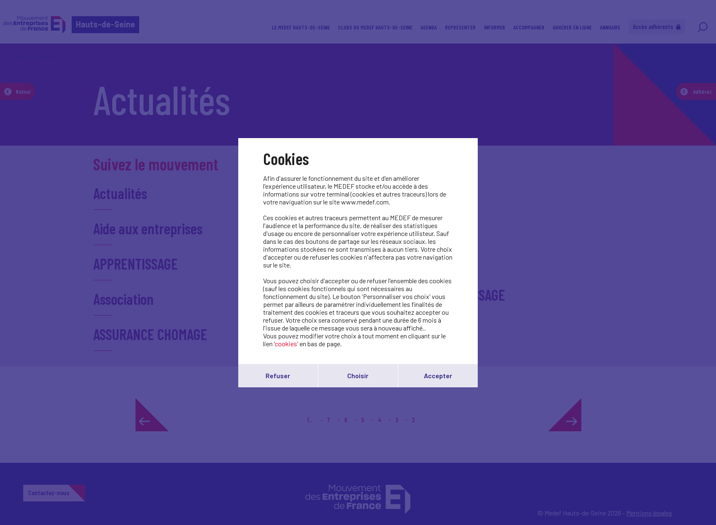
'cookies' (286, 344)
